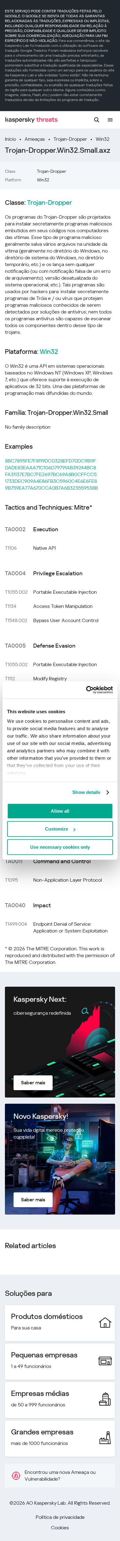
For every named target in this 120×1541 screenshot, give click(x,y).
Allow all (60, 811)
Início (10, 139)
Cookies (60, 1528)
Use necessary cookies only (60, 847)
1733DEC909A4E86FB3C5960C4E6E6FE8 (51, 481)
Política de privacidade (60, 1517)
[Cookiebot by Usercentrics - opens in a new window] (86, 690)
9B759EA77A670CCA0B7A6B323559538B (51, 488)
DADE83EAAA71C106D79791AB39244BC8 (50, 468)
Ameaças (35, 139)
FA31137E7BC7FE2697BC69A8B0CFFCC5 (51, 474)
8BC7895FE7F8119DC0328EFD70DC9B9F (50, 461)
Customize (56, 828)
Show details (86, 792)
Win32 (103, 139)
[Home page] (31, 120)
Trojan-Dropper (70, 139)
